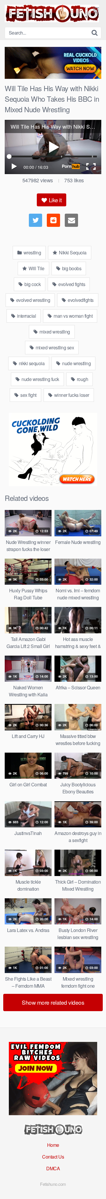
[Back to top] (95, 1186)
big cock (32, 284)
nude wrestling (76, 363)
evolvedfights (80, 300)
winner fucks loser (71, 395)
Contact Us (53, 1156)
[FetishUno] (52, 13)
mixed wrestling (54, 331)
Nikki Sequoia (72, 252)
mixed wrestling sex (54, 347)
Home (53, 1145)
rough (82, 379)
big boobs (71, 268)
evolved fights (71, 284)
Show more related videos (53, 1002)
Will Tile (36, 268)
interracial (26, 315)
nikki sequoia (31, 363)
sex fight (28, 395)
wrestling (31, 252)
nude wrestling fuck (40, 379)
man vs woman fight (73, 315)
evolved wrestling (32, 300)
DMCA (53, 1168)
